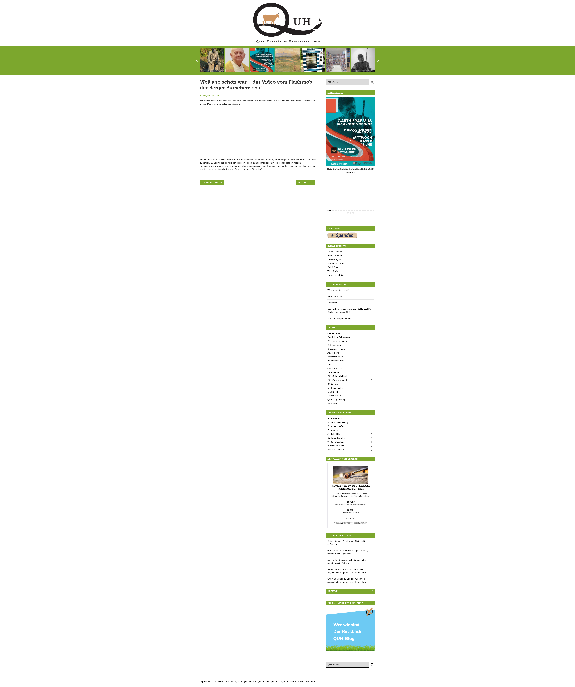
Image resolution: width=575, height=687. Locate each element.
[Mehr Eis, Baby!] (312, 60)
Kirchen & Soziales (336, 438)
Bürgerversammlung (337, 341)
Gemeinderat (333, 333)
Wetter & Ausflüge (335, 442)
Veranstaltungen (335, 356)
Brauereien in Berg (336, 349)
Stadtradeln (332, 392)
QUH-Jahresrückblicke (338, 376)
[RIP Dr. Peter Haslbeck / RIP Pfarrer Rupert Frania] (237, 60)
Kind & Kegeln (334, 259)
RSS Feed (311, 681)
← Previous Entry (211, 182)
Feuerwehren (333, 372)
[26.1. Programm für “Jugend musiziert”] (350, 495)
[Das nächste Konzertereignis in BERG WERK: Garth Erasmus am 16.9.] (363, 60)
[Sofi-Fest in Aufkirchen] (212, 60)
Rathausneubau (335, 345)
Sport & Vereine (334, 418)
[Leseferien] (338, 60)
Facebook (291, 681)
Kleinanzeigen (334, 395)
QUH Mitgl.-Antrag (336, 399)
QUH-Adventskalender (338, 380)
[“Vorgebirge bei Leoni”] (287, 60)
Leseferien (332, 302)
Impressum (332, 403)
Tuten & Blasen (334, 251)
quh (218, 95)
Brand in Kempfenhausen (339, 318)
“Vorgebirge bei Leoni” (338, 290)
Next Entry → (305, 182)
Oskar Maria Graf (335, 368)
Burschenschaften (336, 426)
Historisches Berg (335, 360)
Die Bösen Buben (335, 388)
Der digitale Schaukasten (339, 337)
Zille (329, 364)
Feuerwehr (332, 430)
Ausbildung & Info (335, 446)
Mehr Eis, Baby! (334, 296)
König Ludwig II (334, 384)
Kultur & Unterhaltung (337, 422)
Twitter (301, 681)
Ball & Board (333, 267)
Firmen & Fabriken (336, 275)
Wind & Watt (333, 271)
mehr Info (350, 172)
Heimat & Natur (334, 255)
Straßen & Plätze (335, 263)
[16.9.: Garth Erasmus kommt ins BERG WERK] (262, 60)
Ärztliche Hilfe (333, 434)
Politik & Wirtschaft (336, 449)
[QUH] (287, 23)
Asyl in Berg (333, 353)
